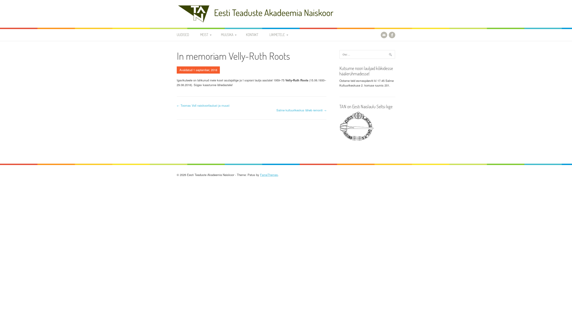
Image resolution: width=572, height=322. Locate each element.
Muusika (227, 34)
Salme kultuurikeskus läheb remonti (301, 110)
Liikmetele (277, 34)
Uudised (183, 34)
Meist (204, 34)
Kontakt (252, 34)
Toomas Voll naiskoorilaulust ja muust (203, 105)
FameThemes (269, 175)
